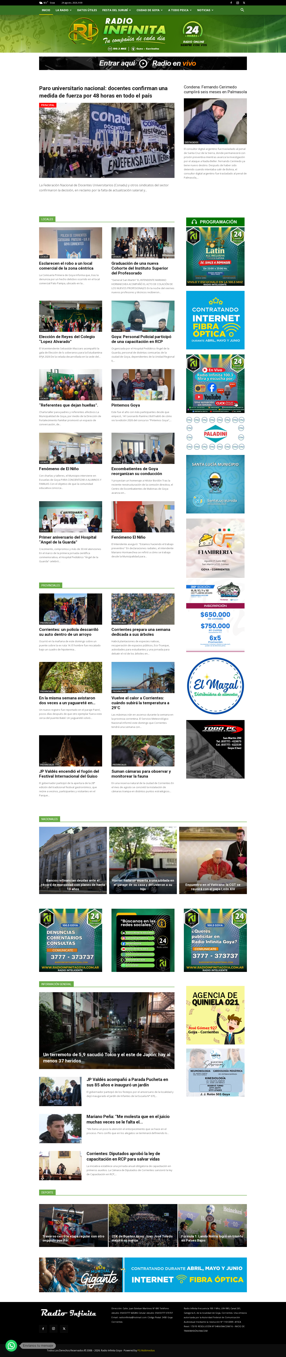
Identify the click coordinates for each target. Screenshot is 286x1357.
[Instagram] (237, 2)
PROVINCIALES (47, 623)
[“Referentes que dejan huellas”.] (70, 384)
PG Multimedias (146, 1350)
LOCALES (44, 256)
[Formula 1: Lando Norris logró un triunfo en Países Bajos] (212, 1225)
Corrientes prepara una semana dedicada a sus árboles (140, 632)
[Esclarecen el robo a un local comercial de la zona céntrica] (70, 242)
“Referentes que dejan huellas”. (68, 405)
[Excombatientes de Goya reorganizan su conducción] (143, 448)
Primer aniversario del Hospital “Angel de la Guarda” (67, 539)
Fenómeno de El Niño (59, 468)
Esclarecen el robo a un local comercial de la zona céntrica (66, 266)
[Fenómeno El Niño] (143, 516)
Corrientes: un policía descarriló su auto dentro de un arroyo (68, 632)
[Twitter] (244, 2)
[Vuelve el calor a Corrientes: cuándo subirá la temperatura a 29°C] (143, 677)
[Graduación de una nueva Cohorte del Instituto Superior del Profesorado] (143, 242)
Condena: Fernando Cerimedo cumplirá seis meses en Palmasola (215, 89)
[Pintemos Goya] (143, 384)
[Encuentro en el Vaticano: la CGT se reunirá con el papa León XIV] (213, 860)
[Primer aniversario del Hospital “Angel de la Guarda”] (70, 516)
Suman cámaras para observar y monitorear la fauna (141, 774)
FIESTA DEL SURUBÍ (115, 10)
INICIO (46, 10)
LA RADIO (62, 10)
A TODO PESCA (178, 10)
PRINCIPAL (47, 105)
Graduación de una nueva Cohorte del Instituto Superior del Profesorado (139, 268)
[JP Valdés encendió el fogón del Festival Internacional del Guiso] (70, 750)
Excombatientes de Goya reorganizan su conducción (136, 471)
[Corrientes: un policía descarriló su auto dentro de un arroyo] (70, 609)
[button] (242, 10)
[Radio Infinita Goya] (59, 38)
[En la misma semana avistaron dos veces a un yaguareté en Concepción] (70, 677)
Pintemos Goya (125, 405)
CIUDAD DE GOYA (148, 10)
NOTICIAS (203, 10)
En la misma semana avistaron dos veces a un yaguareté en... (67, 700)
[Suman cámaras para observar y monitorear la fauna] (143, 750)
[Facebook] (231, 2)
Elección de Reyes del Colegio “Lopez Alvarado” (67, 339)
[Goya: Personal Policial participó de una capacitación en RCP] (143, 316)
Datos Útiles (87, 10)
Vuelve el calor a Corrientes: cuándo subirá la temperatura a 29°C (140, 703)
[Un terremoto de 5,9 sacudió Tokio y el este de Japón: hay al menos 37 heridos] (107, 1030)
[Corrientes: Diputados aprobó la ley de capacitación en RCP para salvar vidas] (60, 1165)
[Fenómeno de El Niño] (70, 448)
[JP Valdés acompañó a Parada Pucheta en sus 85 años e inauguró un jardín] (60, 1091)
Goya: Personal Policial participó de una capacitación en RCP (141, 339)
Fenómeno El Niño (128, 537)
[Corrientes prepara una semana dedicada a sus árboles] (143, 609)
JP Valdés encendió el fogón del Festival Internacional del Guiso (69, 774)
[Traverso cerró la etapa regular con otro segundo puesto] (73, 1225)
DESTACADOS (191, 142)
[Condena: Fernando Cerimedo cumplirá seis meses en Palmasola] (215, 121)
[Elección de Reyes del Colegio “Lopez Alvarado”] (70, 316)
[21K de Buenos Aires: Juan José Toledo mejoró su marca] (143, 1225)
